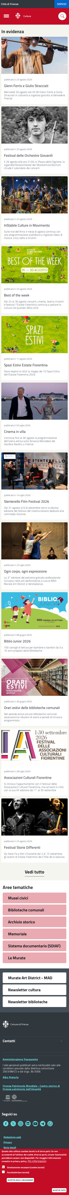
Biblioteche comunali (26, 910)
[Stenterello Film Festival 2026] (34, 471)
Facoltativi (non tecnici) (18, 1172)
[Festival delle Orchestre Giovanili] (34, 125)
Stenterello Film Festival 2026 (26, 501)
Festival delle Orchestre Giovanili (28, 155)
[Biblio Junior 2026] (34, 610)
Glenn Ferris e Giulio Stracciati (26, 85)
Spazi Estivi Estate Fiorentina (26, 365)
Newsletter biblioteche (27, 1002)
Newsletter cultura (24, 990)
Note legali (10, 1147)
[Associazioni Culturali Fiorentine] (34, 747)
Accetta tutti (59, 1190)
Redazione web (12, 1137)
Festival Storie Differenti (22, 847)
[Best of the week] (34, 264)
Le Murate (16, 958)
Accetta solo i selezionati (20, 1180)
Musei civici (18, 898)
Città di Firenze (9, 4)
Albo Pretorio (11, 1077)
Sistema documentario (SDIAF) (34, 946)
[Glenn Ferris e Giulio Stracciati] (34, 55)
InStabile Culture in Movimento (27, 225)
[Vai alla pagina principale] (18, 16)
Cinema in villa (15, 431)
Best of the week (16, 295)
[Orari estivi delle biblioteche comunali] (34, 677)
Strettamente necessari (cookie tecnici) (25, 1167)
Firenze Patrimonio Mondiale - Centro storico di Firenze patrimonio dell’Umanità (31, 1087)
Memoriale (17, 934)
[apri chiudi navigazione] (6, 17)
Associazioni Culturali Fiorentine (28, 777)
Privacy (8, 1142)
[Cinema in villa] (34, 401)
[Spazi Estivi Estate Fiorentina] (34, 334)
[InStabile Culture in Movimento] (34, 194)
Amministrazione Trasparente (20, 1059)
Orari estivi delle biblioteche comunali (32, 707)
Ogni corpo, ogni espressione (25, 571)
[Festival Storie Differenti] (34, 817)
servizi (61, 4)
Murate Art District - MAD (30, 978)
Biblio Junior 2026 (17, 641)
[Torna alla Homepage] (6, 1024)
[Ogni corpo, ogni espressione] (34, 540)
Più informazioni (37, 1161)
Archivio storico (21, 922)
